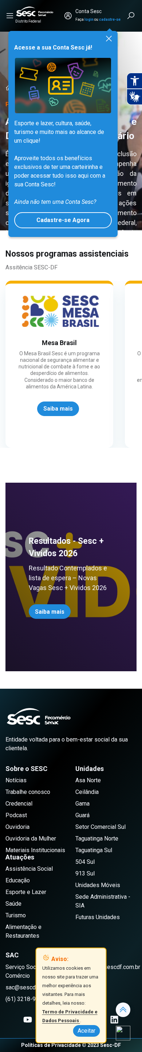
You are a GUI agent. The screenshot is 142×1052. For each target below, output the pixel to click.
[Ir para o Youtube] (27, 1019)
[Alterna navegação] (9, 15)
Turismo (15, 915)
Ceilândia (87, 791)
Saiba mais (49, 611)
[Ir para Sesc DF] (34, 11)
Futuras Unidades (97, 917)
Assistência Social (29, 868)
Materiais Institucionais (35, 850)
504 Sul (85, 861)
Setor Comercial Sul (100, 826)
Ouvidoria (17, 826)
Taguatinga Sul (93, 850)
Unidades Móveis (97, 885)
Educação (17, 880)
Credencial (18, 803)
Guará (82, 815)
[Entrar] (68, 15)
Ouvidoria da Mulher (30, 838)
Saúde (13, 903)
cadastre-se (110, 19)
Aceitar (86, 1030)
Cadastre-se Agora (63, 220)
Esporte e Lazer (25, 892)
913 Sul (85, 873)
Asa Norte (88, 780)
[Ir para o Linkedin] (114, 1019)
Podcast (16, 815)
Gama (82, 803)
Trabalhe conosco (27, 791)
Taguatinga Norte (96, 838)
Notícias (16, 780)
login (89, 19)
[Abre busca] (131, 15)
